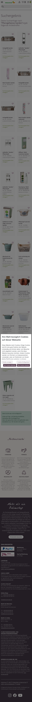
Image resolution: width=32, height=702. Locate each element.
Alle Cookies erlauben (23, 365)
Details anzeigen (7, 362)
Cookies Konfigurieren (23, 362)
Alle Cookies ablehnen (10, 365)
